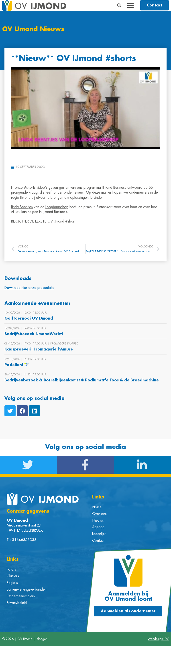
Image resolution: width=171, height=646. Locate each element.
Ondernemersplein (21, 596)
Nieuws (98, 520)
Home (97, 507)
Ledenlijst (99, 534)
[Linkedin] (34, 410)
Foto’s (11, 569)
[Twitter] (10, 410)
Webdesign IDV (158, 638)
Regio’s (12, 583)
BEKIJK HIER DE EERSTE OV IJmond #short (43, 221)
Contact (98, 540)
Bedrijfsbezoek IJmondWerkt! (33, 334)
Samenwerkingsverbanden (27, 589)
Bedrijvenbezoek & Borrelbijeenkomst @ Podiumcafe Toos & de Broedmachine (81, 380)
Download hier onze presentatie (29, 288)
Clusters (13, 576)
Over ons (99, 514)
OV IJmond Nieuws (33, 29)
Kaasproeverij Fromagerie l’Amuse (38, 349)
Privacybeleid (17, 603)
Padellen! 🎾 (16, 365)
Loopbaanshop (56, 207)
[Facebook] (22, 410)
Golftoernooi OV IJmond (28, 318)
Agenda (98, 527)
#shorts (29, 187)
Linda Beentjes (22, 207)
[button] (119, 5)
